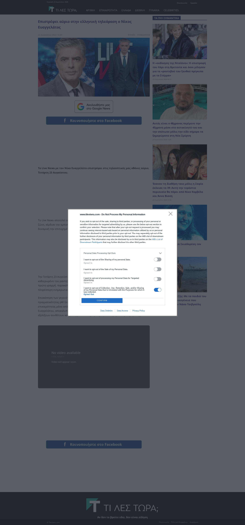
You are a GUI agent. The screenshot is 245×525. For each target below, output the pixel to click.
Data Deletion (106, 310)
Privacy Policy (138, 310)
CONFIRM (102, 300)
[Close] (171, 214)
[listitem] (122, 253)
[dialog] (122, 262)
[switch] (157, 259)
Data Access (122, 310)
